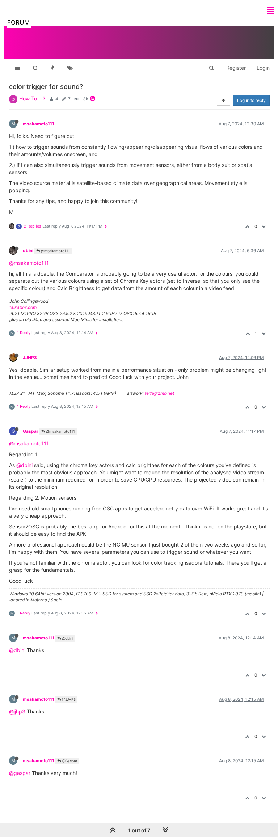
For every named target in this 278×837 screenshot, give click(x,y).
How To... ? (32, 98)
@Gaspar (69, 761)
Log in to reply (251, 100)
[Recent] (35, 68)
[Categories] (17, 68)
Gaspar (30, 431)
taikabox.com (23, 307)
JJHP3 (30, 357)
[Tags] (70, 68)
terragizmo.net (159, 393)
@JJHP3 (68, 699)
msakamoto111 (38, 123)
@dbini (24, 465)
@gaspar (19, 773)
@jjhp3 (17, 711)
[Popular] (52, 68)
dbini (28, 250)
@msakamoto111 (55, 251)
